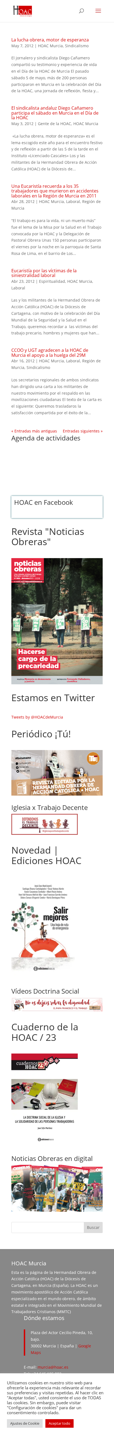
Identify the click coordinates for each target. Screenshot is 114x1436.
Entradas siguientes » (83, 431)
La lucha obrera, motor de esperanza (50, 40)
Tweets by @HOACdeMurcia (37, 717)
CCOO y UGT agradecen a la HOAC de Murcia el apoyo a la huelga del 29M (49, 352)
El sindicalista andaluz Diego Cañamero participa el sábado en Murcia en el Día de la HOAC (55, 113)
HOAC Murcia (50, 45)
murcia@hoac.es (53, 1367)
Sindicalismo (77, 45)
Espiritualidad (52, 281)
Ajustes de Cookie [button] (24, 1423)
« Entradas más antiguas (34, 431)
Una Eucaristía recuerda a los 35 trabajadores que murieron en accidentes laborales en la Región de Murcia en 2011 (55, 191)
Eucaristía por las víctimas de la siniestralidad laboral (44, 273)
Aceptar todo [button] (59, 1423)
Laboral (73, 201)
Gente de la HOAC (54, 123)
